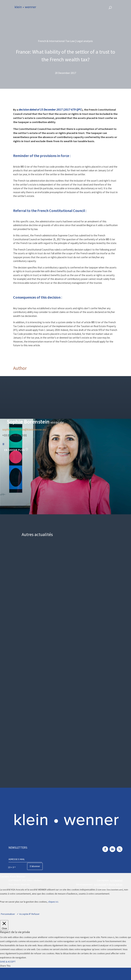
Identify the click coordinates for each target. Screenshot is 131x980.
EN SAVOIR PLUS (14, 450)
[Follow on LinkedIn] (112, 849)
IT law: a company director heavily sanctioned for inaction (55, 566)
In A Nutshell (116, 880)
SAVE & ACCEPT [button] (8, 961)
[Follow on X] (119, 849)
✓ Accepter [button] (23, 913)
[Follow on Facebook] (105, 849)
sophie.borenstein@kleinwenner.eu (24, 429)
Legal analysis (106, 556)
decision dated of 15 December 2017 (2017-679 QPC (50, 109)
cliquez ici (53, 901)
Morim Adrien (115, 884)
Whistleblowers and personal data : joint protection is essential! (59, 717)
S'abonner (35, 866)
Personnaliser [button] (8, 913)
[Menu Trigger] (120, 7)
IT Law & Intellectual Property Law (91, 554)
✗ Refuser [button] (34, 913)
